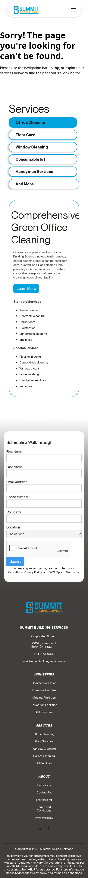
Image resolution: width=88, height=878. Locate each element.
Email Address (16, 482)
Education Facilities (44, 705)
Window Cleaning (44, 748)
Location (13, 527)
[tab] (43, 122)
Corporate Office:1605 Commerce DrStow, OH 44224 (44, 641)
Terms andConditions (44, 808)
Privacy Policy (44, 817)
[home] (25, 10)
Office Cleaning (44, 734)
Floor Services (44, 741)
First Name (14, 452)
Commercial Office (44, 683)
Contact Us (44, 792)
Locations (44, 785)
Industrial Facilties (44, 690)
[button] (73, 10)
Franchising (44, 799)
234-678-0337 (44, 653)
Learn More (26, 288)
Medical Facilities (44, 697)
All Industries (44, 712)
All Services (44, 763)
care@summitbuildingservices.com (44, 661)
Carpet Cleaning (44, 756)
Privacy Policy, (33, 572)
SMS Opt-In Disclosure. (64, 572)
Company (13, 512)
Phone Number (17, 497)
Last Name (14, 467)
